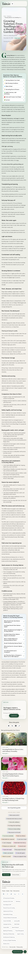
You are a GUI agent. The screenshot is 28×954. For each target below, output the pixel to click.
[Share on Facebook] (8, 725)
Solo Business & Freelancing (9, 937)
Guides (7, 890)
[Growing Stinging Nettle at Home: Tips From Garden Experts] (14, 768)
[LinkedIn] (15, 894)
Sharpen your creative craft (9, 846)
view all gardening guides (14, 807)
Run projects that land (20, 849)
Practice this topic (17, 951)
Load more (14, 715)
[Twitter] (11, 894)
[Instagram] (7, 894)
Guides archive (6, 943)
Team (11, 890)
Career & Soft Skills (7, 920)
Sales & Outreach (15, 927)
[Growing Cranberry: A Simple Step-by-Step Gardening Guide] (14, 793)
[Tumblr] (18, 894)
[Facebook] (3, 894)
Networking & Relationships (8, 933)
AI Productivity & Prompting (8, 898)
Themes (3, 890)
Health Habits (16, 924)
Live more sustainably (8, 835)
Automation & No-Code (8, 901)
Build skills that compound (8, 839)
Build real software (21, 835)
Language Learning (7, 924)
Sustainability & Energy (8, 914)
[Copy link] (19, 725)
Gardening (9, 16)
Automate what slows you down (14, 818)
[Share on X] (12, 725)
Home (5, 16)
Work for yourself (7, 856)
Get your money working (14, 829)
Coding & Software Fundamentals (10, 917)
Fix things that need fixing (14, 825)
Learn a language (7, 842)
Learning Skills (17, 920)
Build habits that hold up (20, 842)
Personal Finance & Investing (9, 907)
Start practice (6, 874)
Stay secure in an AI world (14, 832)
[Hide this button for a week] (25, 951)
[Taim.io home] (6, 4)
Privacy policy (20, 947)
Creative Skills (6, 927)
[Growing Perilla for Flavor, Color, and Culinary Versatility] (14, 744)
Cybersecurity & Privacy (8, 911)
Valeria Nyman (12, 35)
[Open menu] (12, 3)
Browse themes (16, 874)
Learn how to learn (22, 839)
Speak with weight (8, 849)
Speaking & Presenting (7, 930)
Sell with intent (22, 846)
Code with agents (21, 853)
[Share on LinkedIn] (15, 725)
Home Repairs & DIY (7, 904)
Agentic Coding (20, 933)
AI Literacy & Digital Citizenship (9, 940)
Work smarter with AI (14, 815)
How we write (12, 947)
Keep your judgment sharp (20, 856)
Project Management (19, 930)
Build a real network (8, 853)
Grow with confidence (14, 822)
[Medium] (22, 894)
